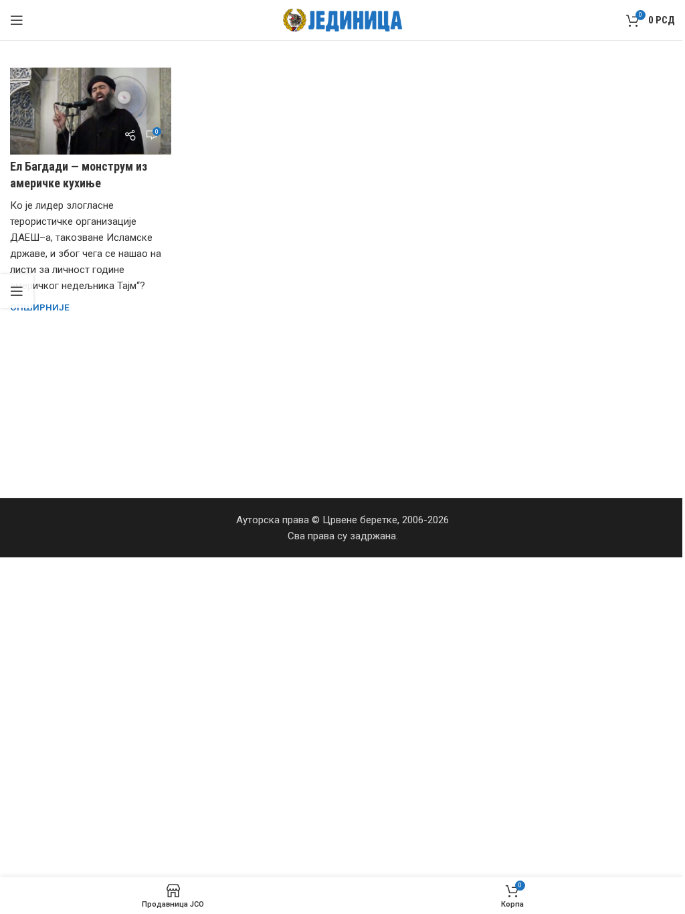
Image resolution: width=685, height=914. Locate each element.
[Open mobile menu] (16, 20)
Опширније (40, 307)
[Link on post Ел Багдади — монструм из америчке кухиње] (90, 111)
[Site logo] (343, 19)
